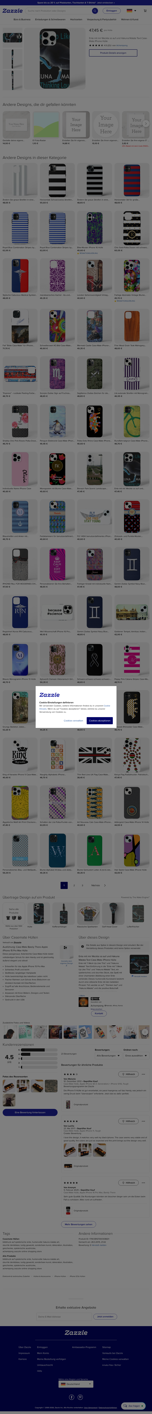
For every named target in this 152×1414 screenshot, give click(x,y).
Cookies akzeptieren (99, 720)
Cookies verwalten (73, 720)
